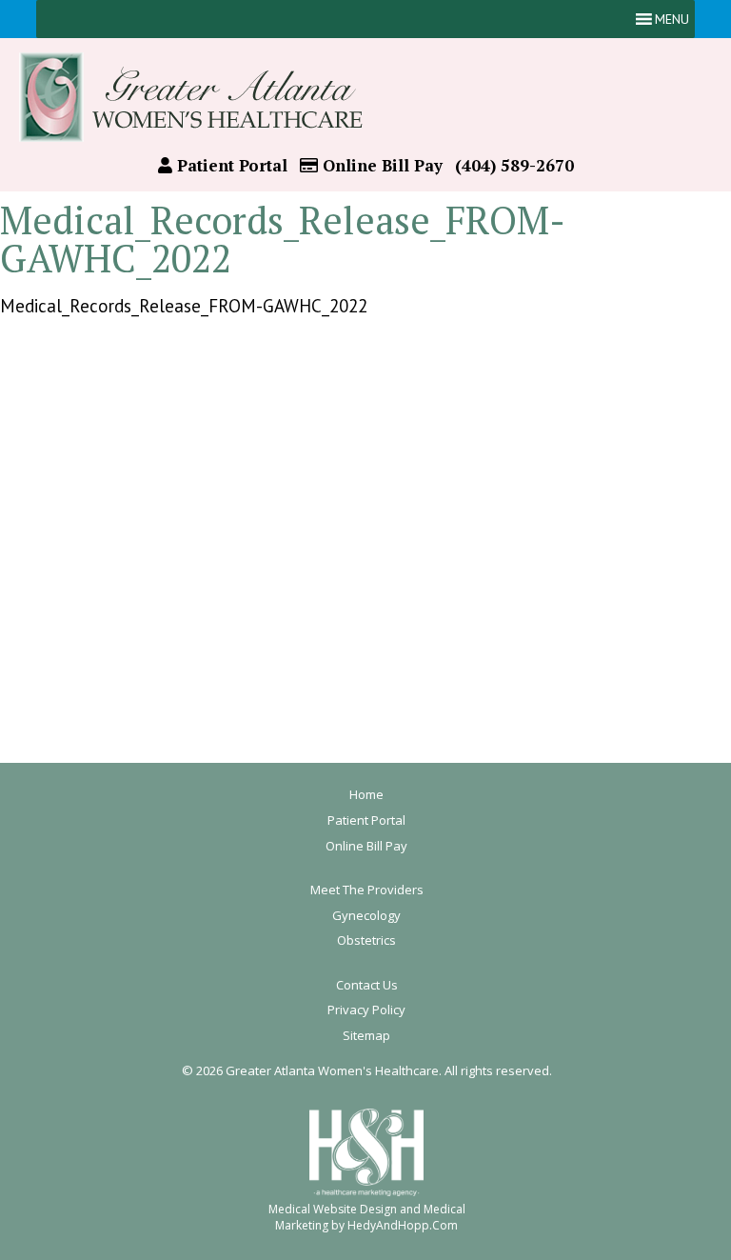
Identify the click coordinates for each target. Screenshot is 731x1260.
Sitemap (366, 1035)
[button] (672, 19)
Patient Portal (229, 165)
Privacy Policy (366, 1009)
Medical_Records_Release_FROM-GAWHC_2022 (183, 305)
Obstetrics (366, 940)
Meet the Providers (367, 889)
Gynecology (366, 915)
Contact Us (367, 984)
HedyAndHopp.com (402, 1225)
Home (366, 794)
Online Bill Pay (380, 165)
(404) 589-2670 (514, 165)
